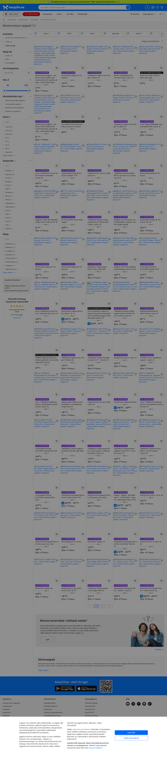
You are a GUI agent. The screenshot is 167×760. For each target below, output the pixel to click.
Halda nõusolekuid (131, 738)
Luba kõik (131, 732)
